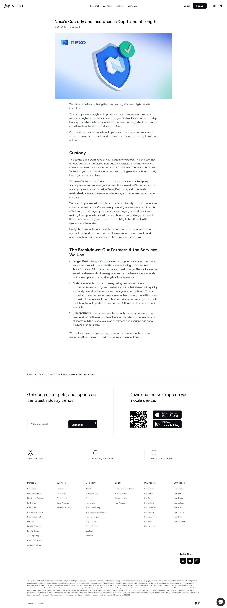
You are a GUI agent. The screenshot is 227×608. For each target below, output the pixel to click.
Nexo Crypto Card (35, 512)
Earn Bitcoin (179, 489)
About (88, 489)
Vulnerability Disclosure (95, 512)
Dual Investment (34, 517)
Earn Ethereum (180, 522)
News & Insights (92, 517)
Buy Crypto (32, 489)
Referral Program (34, 540)
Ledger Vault (98, 261)
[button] (220, 602)
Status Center (91, 526)
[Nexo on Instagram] (197, 561)
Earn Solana (179, 503)
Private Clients (33, 531)
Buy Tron (148, 498)
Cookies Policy (121, 498)
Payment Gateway (64, 507)
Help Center (91, 522)
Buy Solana (149, 503)
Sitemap (89, 536)
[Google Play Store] (167, 424)
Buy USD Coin (150, 507)
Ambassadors (92, 493)
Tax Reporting (33, 536)
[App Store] (167, 415)
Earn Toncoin (179, 498)
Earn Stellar (178, 507)
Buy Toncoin (149, 512)
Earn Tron (178, 517)
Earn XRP (177, 493)
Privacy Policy (121, 493)
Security (89, 498)
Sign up (200, 6)
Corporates (61, 489)
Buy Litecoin (149, 526)
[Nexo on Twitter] (183, 561)
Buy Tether (149, 493)
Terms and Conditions (124, 489)
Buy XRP (147, 522)
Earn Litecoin (179, 512)
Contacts (89, 531)
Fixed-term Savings (35, 498)
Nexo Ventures (63, 503)
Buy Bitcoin (149, 489)
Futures (30, 522)
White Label (62, 498)
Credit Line (31, 507)
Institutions (61, 493)
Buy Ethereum (150, 517)
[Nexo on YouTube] (190, 561)
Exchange (31, 503)
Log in (187, 6)
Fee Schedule (121, 503)
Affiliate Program (34, 545)
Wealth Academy (93, 507)
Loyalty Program (34, 526)
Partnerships (91, 503)
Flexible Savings (34, 493)
